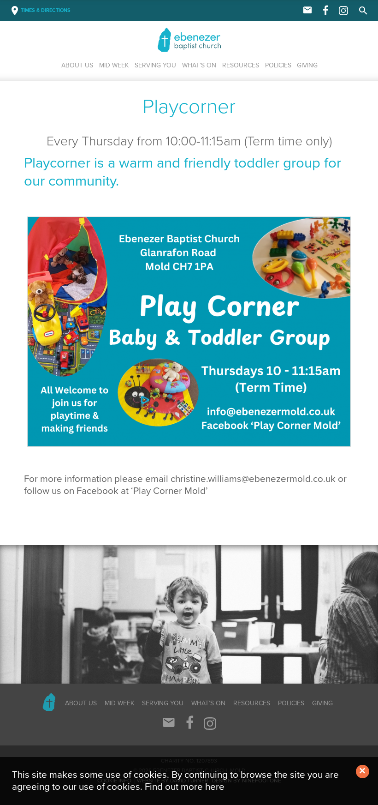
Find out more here (184, 787)
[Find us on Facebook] (325, 11)
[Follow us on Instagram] (343, 13)
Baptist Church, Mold (199, 40)
